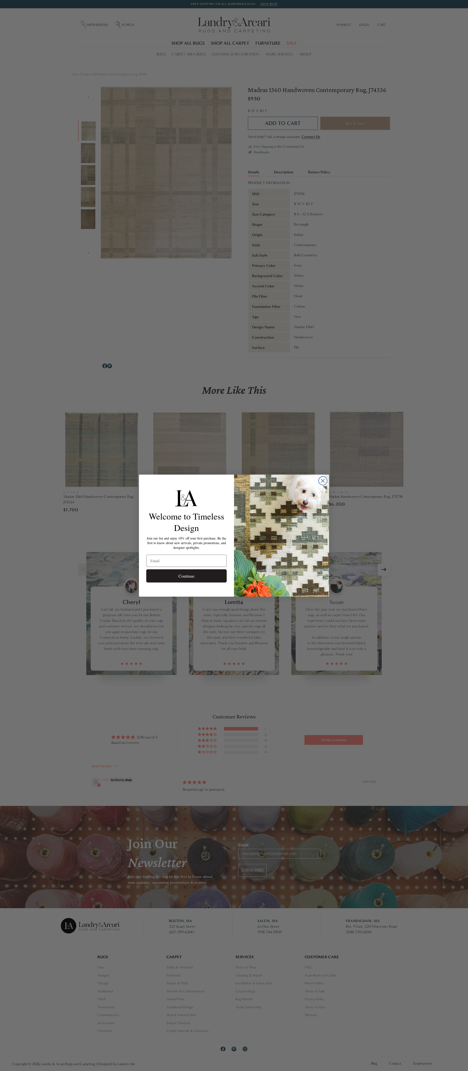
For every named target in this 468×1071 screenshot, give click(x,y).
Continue (186, 576)
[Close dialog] (323, 481)
